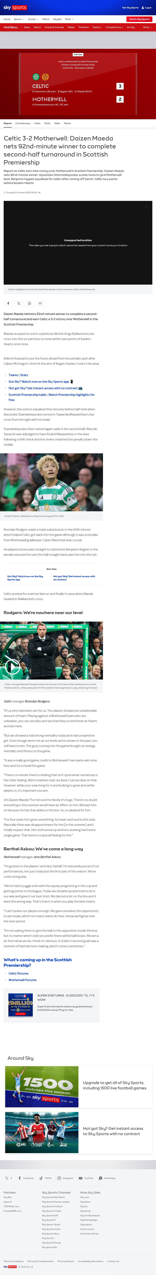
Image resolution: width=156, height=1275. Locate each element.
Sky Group (85, 1211)
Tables (71, 27)
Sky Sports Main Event (53, 1197)
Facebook (28, 1178)
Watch (46, 19)
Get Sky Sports (130, 8)
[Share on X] (18, 303)
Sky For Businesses (90, 1215)
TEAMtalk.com (11, 1206)
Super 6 (7, 1202)
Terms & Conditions (13, 1261)
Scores (32, 19)
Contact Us (113, 1261)
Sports (17, 19)
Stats (47, 123)
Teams (96, 27)
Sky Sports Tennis (51, 1224)
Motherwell (17, 980)
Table (57, 123)
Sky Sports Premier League (55, 1202)
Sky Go (84, 1206)
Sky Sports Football (52, 1206)
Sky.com (84, 1197)
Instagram (68, 1178)
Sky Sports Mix (49, 1247)
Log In (148, 8)
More (68, 19)
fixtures (31, 980)
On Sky (131, 27)
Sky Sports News (50, 1234)
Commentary (22, 123)
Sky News (85, 1202)
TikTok (48, 1178)
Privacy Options (66, 1261)
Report (8, 123)
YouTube (88, 1178)
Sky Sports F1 (49, 1220)
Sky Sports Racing (51, 1243)
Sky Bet (57, 19)
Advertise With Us (89, 1234)
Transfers (83, 27)
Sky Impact (86, 1224)
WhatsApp (109, 1178)
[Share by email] (40, 303)
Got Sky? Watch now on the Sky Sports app (39, 381)
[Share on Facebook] (8, 303)
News (27, 27)
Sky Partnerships (89, 1220)
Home (7, 19)
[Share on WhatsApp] (29, 303)
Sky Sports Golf (50, 1215)
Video (37, 123)
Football (11, 27)
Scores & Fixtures (54, 27)
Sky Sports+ (48, 1238)
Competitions (114, 27)
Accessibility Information (90, 1261)
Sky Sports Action (51, 1229)
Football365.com (12, 1211)
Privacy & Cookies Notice (40, 1261)
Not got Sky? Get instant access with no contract (43, 388)
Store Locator (87, 1229)
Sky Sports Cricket (51, 1211)
